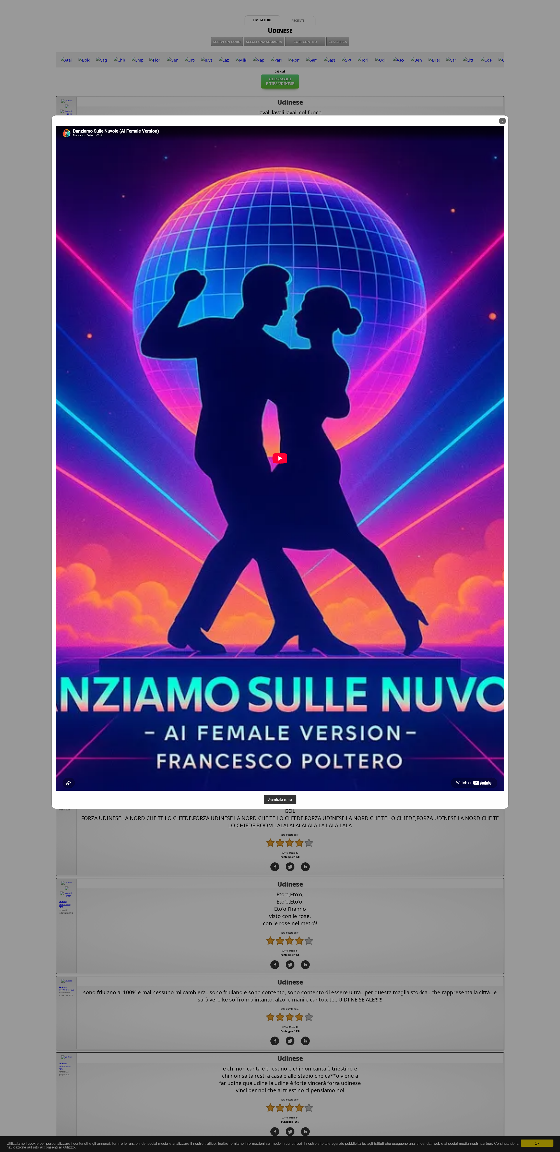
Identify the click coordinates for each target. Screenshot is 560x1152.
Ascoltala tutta (280, 799)
